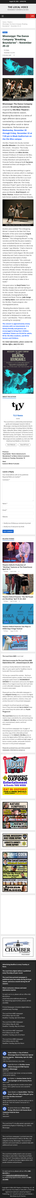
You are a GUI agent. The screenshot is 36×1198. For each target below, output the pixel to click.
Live (32, 16)
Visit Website (11, 445)
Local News (7, 560)
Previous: (16, 455)
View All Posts (24, 445)
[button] (2, 16)
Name (5, 503)
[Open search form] (23, 16)
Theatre (5, 32)
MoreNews (13, 1196)
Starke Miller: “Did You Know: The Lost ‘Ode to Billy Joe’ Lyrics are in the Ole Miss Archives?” (18, 1094)
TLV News (6, 50)
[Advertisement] (18, 915)
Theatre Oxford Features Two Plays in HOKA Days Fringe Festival (17, 628)
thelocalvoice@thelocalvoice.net (17, 1175)
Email (5, 510)
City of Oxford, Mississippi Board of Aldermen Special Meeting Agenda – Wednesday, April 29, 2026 (18, 1055)
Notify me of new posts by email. (14, 527)
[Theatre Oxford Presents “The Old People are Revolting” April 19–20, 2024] (18, 584)
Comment (6, 480)
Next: (11, 463)
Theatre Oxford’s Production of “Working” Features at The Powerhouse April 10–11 (17, 567)
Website (5, 517)
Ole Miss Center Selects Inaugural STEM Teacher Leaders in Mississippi (16, 1067)
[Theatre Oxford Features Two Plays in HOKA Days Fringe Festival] (18, 614)
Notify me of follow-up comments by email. (17, 523)
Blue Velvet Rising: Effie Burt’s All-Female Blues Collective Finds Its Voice (17, 1110)
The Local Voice (18, 7)
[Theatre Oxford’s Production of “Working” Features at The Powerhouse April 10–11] (18, 552)
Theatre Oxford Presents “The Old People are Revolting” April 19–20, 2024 (18, 598)
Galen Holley (12, 1053)
